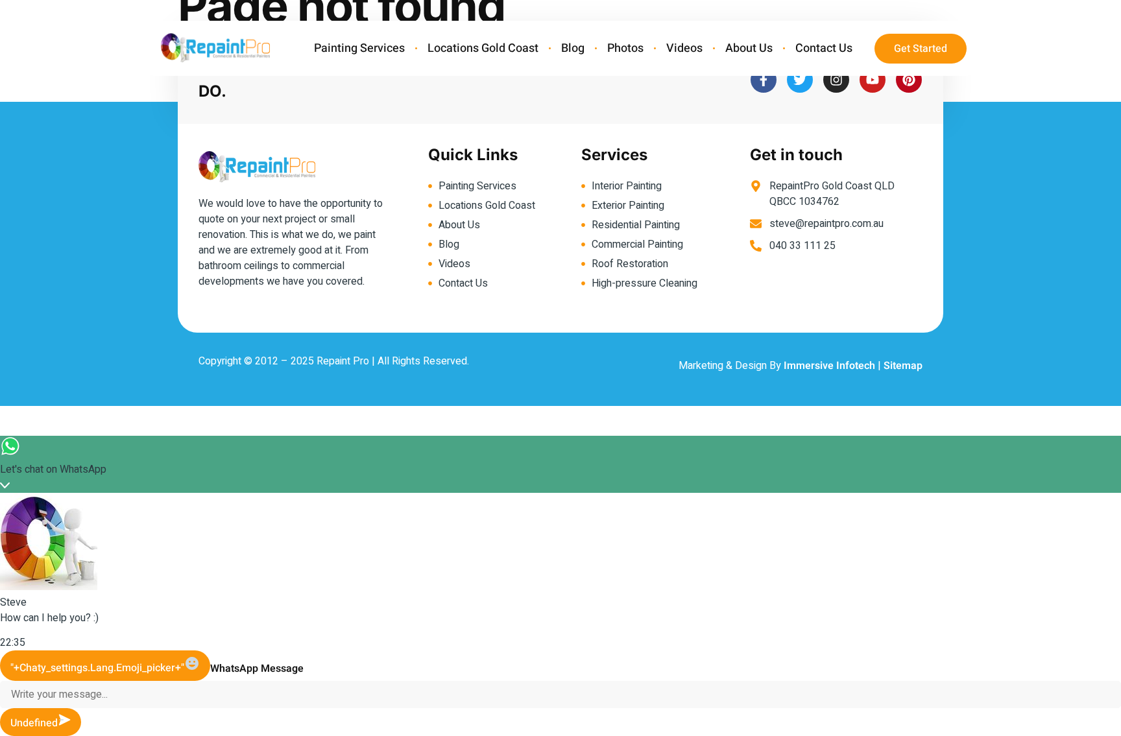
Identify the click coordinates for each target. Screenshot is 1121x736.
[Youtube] (873, 80)
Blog (573, 48)
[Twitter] (800, 80)
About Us (749, 48)
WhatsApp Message (257, 668)
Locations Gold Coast (483, 48)
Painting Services (359, 48)
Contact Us (823, 48)
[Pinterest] (909, 80)
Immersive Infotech (829, 366)
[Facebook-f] (764, 80)
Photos (625, 48)
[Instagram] (836, 80)
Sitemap (903, 366)
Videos (684, 48)
